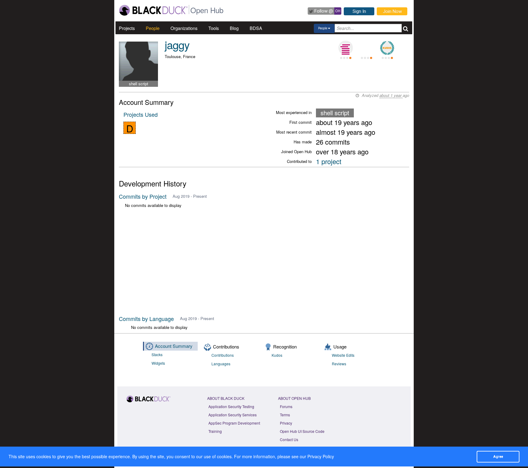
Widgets (158, 363)
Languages (220, 363)
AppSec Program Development (234, 423)
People (153, 28)
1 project (328, 161)
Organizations (183, 28)
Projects (127, 28)
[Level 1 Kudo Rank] (387, 48)
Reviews (339, 363)
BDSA (256, 28)
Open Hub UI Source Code (302, 431)
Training (215, 431)
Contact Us (289, 439)
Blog (234, 28)
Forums (286, 406)
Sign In (359, 11)
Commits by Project (143, 196)
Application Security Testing (231, 406)
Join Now (392, 11)
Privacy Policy (320, 456)
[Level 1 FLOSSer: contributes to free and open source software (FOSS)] (366, 48)
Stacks (157, 354)
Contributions (222, 355)
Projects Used (140, 114)
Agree (498, 456)
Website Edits (343, 355)
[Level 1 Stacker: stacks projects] (345, 48)
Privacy (286, 423)
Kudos (277, 355)
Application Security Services (232, 414)
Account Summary (174, 346)
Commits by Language (146, 318)
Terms (285, 414)
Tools (213, 28)
